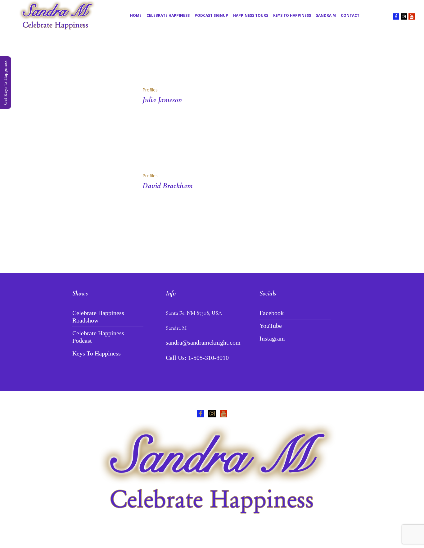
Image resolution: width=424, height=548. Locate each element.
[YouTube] (411, 16)
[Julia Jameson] (99, 119)
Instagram (272, 338)
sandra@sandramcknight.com (203, 342)
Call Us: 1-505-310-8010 (197, 357)
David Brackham (167, 185)
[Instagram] (404, 16)
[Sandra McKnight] (212, 470)
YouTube (270, 325)
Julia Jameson (162, 99)
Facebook (271, 312)
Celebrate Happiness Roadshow (98, 316)
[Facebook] (396, 16)
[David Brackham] (99, 205)
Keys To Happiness (96, 353)
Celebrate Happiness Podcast (98, 337)
